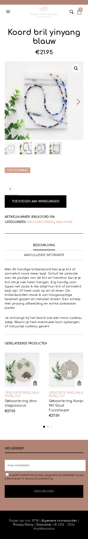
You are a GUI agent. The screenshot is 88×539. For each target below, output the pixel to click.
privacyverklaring (41, 478)
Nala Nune (64, 222)
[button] (8, 12)
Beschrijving (44, 245)
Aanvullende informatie (44, 255)
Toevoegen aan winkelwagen (35, 201)
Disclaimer (44, 524)
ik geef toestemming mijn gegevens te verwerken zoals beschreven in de (44, 477)
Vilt (18, 396)
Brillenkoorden (40, 222)
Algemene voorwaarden (59, 520)
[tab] (44, 245)
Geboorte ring (17, 392)
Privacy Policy (23, 524)
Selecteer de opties (35, 383)
